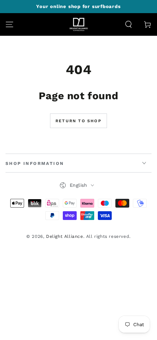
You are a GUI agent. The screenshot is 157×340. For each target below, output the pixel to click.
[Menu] (9, 24)
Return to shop (78, 121)
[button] (128, 24)
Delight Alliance (64, 236)
